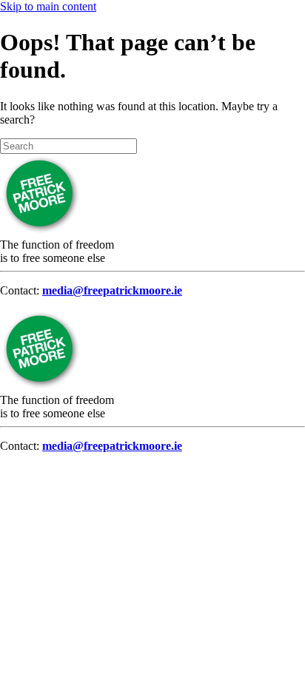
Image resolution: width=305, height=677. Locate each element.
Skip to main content (48, 6)
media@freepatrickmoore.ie (112, 290)
